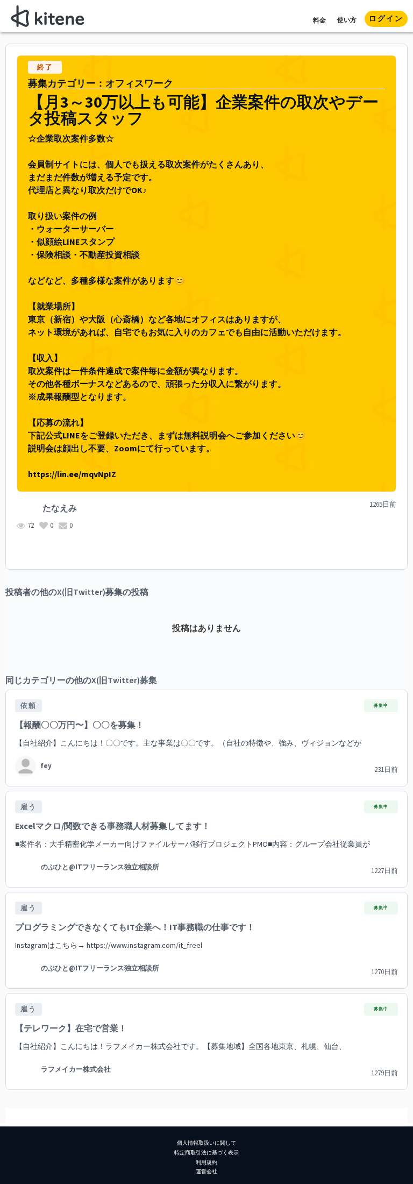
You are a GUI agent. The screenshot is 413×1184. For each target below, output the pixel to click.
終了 (45, 67)
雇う (28, 807)
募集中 (381, 705)
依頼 (28, 706)
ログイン (386, 18)
